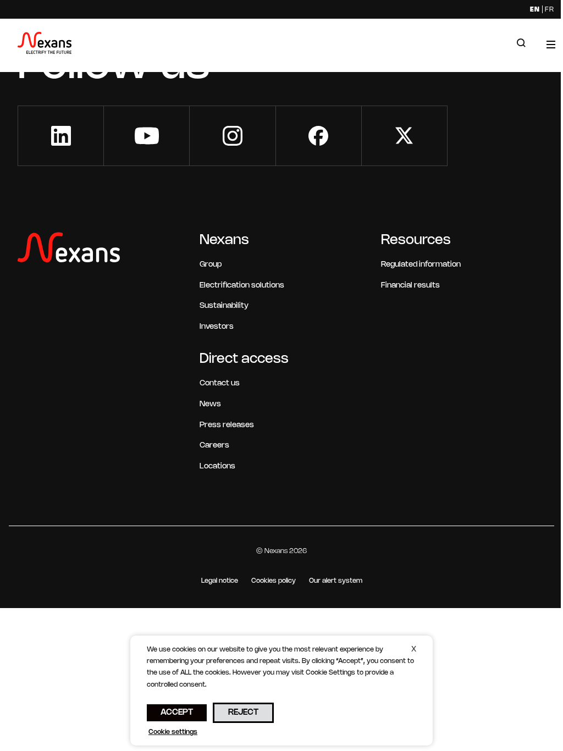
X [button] (413, 649)
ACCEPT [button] (177, 712)
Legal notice (219, 581)
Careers (214, 445)
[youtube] (146, 135)
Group (211, 264)
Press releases (227, 425)
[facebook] (318, 135)
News (210, 404)
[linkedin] (60, 135)
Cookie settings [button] (172, 732)
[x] (404, 135)
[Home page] (44, 45)
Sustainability (224, 306)
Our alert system (335, 581)
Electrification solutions (242, 285)
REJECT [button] (243, 712)
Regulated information (421, 264)
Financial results (410, 285)
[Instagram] (232, 135)
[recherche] (521, 43)
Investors (217, 326)
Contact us (220, 383)
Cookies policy (273, 581)
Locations (217, 466)
